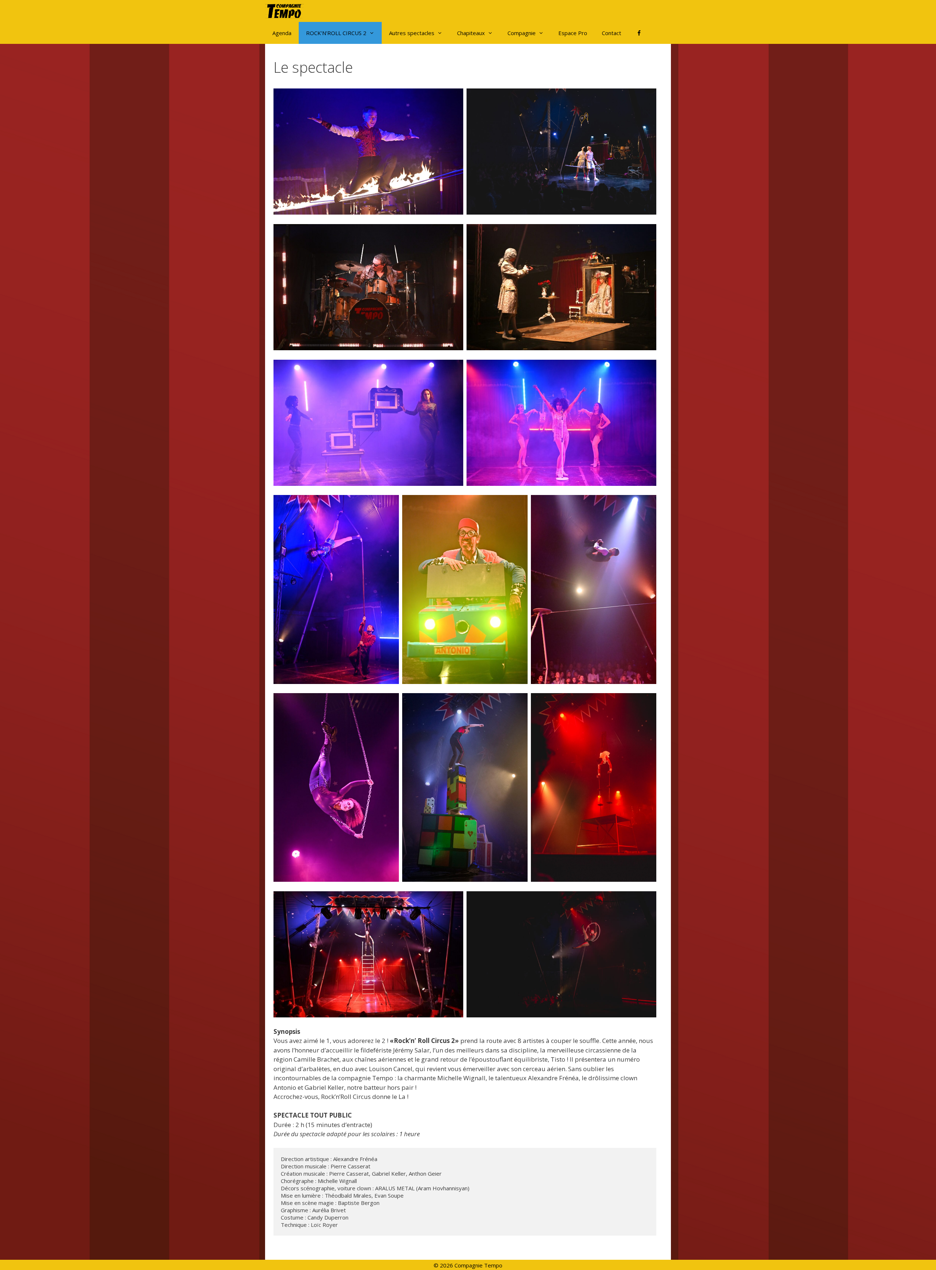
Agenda (281, 33)
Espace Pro (572, 33)
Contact (611, 33)
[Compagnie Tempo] (286, 11)
